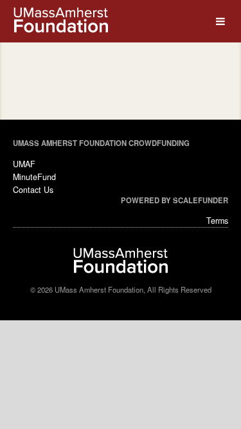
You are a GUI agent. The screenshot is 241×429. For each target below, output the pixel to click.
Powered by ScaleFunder (174, 200)
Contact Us (33, 190)
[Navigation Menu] (220, 21)
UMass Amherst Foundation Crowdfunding (101, 143)
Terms (217, 220)
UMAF (24, 164)
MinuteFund (34, 177)
